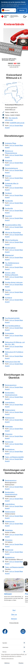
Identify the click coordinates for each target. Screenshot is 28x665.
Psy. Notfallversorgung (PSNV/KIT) (12, 264)
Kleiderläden (9, 426)
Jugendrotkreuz (10, 402)
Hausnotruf (8, 216)
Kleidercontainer (10, 410)
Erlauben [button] (21, 663)
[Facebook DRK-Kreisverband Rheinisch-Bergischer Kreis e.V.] (4, 631)
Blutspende (8, 160)
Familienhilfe (9, 201)
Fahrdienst (8, 193)
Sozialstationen (10, 449)
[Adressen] (14, 584)
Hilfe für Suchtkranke (11, 240)
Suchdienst (8, 298)
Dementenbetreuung (11, 168)
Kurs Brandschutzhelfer (12, 318)
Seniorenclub (9, 442)
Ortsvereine (8, 434)
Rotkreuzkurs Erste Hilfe (12, 362)
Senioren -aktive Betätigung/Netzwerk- (11, 274)
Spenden (8, 290)
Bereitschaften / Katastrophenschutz (11, 394)
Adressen (8, 594)
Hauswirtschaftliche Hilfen (13, 225)
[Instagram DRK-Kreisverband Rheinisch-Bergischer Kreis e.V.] (23, 631)
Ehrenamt (8, 176)
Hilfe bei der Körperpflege (13, 232)
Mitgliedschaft (9, 255)
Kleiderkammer (9, 418)
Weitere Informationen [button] (7, 658)
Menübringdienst (10, 248)
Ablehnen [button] (7, 663)
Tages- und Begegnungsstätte (14, 457)
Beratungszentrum (10, 385)
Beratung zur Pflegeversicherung (11, 152)
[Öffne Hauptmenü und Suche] (25, 17)
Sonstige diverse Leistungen (14, 282)
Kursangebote (9, 333)
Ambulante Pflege (10, 143)
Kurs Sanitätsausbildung (12, 326)
